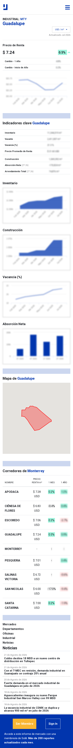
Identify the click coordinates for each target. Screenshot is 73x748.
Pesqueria (12, 560)
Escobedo (12, 520)
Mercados (9, 624)
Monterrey (13, 549)
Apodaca (12, 492)
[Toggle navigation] (67, 7)
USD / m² (59, 29)
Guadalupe (13, 534)
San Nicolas (14, 589)
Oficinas (8, 633)
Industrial (9, 638)
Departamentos (13, 629)
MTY (23, 19)
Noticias (8, 642)
